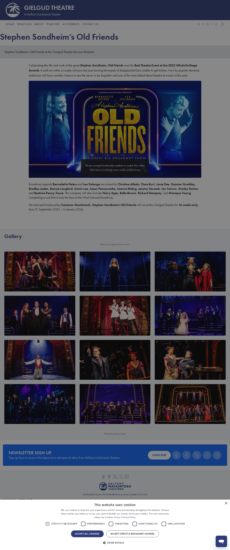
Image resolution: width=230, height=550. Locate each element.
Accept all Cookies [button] (87, 533)
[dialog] (115, 525)
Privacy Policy (128, 517)
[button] (115, 543)
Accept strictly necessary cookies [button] (133, 533)
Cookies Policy (112, 517)
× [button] (226, 503)
